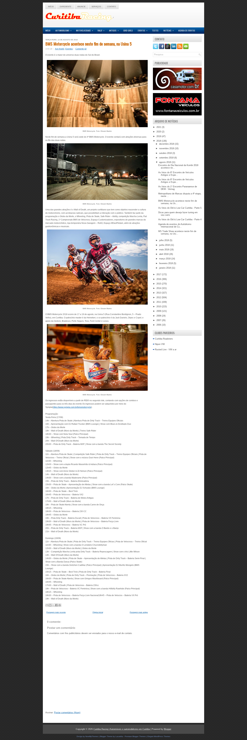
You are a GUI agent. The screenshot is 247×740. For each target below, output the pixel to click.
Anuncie (81, 7)
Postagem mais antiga (139, 612)
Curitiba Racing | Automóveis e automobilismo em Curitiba (121, 729)
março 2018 (165, 258)
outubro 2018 (165, 153)
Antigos (114, 30)
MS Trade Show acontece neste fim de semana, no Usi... (177, 232)
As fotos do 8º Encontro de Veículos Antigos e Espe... (176, 173)
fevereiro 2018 (166, 263)
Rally (101, 30)
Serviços (96, 7)
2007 (159, 320)
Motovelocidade (84, 30)
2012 (159, 297)
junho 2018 (164, 245)
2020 (159, 131)
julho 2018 (164, 240)
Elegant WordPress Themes (158, 736)
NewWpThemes (91, 736)
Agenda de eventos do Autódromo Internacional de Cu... (174, 225)
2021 (159, 127)
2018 (159, 141)
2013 (159, 292)
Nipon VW (160, 344)
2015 (159, 283)
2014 (159, 288)
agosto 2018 (165, 162)
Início (51, 7)
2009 (159, 311)
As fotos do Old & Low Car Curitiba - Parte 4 (179, 219)
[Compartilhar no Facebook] (56, 605)
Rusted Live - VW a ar (165, 349)
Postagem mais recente (56, 612)
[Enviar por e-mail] (47, 605)
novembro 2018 (167, 148)
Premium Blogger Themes (135, 736)
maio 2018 (164, 249)
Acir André (59, 49)
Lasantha (119, 736)
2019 (159, 136)
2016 (159, 279)
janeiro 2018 (165, 268)
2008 (159, 315)
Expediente (65, 7)
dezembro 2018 (167, 144)
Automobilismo (63, 30)
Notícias (168, 30)
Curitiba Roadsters (164, 338)
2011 (159, 302)
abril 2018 (164, 254)
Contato (111, 7)
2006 (159, 325)
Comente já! (81, 49)
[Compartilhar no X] (53, 605)
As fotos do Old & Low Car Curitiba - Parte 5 (179, 208)
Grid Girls (128, 30)
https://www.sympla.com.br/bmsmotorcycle (72, 407)
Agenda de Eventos (186, 30)
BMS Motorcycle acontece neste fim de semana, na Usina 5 (88, 44)
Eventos (142, 30)
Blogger (167, 729)
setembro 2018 (166, 157)
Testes (155, 30)
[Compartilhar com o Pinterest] (59, 605)
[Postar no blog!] (50, 605)
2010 (159, 306)
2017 (159, 274)
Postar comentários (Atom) (67, 712)
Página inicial (98, 612)
